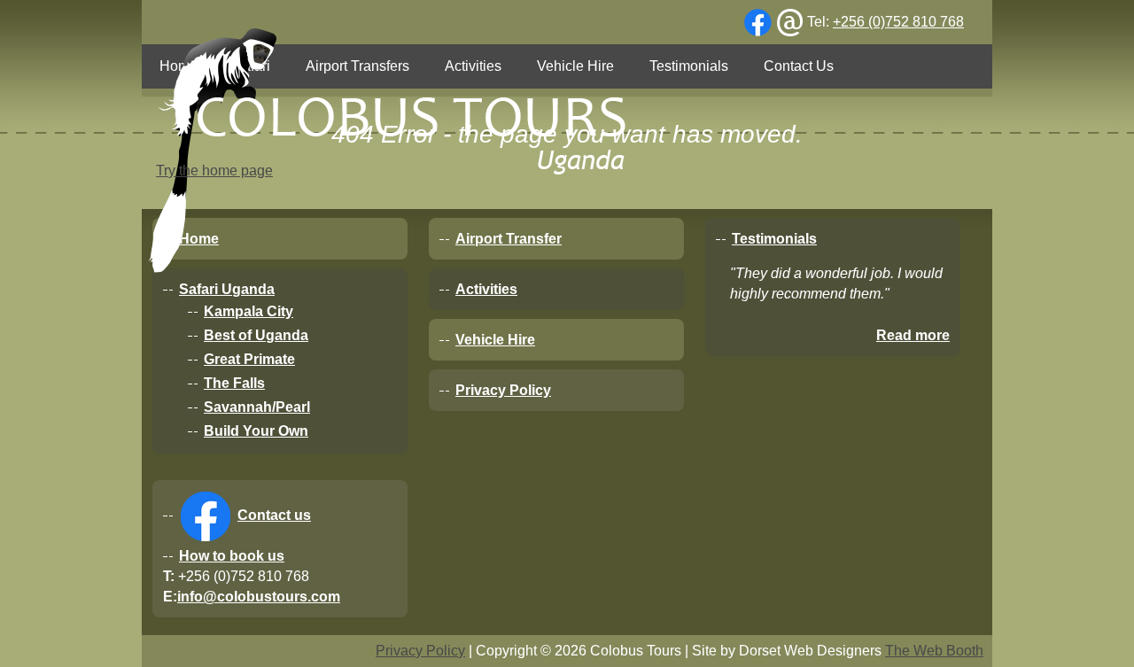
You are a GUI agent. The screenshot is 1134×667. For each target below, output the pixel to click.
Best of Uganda (256, 335)
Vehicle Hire (495, 339)
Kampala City (248, 311)
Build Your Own (256, 430)
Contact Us (799, 66)
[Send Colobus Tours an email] (789, 23)
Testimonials (688, 66)
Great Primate (249, 359)
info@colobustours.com (258, 596)
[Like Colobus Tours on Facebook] (757, 23)
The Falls (234, 383)
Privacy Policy (503, 390)
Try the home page (214, 170)
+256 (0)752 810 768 (898, 21)
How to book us (231, 555)
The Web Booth (934, 650)
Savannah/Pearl (257, 407)
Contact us (274, 515)
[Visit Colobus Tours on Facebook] (204, 516)
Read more (913, 335)
